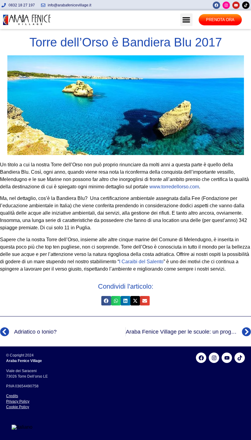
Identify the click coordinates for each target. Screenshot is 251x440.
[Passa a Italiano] (22, 427)
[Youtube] (236, 5)
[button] (186, 19)
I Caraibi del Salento (141, 261)
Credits (12, 396)
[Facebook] (216, 5)
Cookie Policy (17, 407)
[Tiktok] (245, 5)
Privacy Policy (17, 401)
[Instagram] (226, 5)
